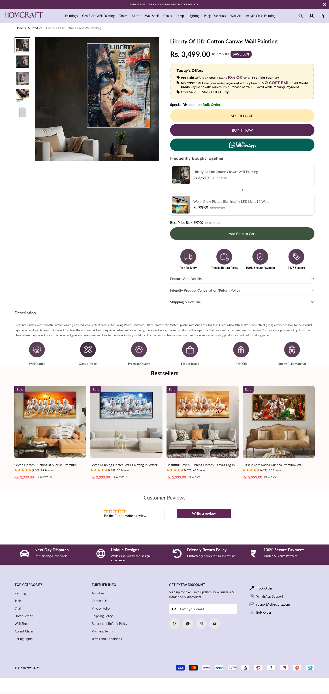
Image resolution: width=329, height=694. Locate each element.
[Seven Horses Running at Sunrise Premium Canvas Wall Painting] (50, 422)
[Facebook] (187, 623)
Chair (18, 608)
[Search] (300, 16)
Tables (123, 16)
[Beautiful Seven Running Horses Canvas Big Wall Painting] (203, 422)
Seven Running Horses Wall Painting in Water (123, 465)
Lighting (193, 16)
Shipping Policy (102, 616)
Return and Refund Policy (109, 624)
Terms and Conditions (107, 639)
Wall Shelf (152, 16)
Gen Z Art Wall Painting (98, 16)
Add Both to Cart (242, 233)
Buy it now (242, 130)
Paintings (71, 16)
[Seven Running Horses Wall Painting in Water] (126, 422)
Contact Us (99, 601)
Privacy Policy (101, 608)
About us (98, 593)
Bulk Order (211, 104)
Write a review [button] (204, 513)
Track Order (264, 588)
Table (18, 601)
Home (20, 28)
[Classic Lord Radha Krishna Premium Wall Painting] (279, 422)
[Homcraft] (23, 15)
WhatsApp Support (269, 596)
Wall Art (235, 16)
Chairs (167, 16)
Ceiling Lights (23, 639)
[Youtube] (214, 623)
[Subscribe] (232, 609)
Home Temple (24, 616)
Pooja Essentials (215, 16)
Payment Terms (102, 631)
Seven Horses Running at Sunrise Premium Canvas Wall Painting (45, 465)
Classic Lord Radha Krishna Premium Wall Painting (273, 465)
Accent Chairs (24, 631)
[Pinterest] (174, 623)
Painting (20, 593)
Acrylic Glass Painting (260, 16)
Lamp (180, 16)
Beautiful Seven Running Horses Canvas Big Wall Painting (203, 465)
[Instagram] (201, 623)
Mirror (136, 16)
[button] (322, 16)
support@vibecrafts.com (273, 604)
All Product (35, 28)
